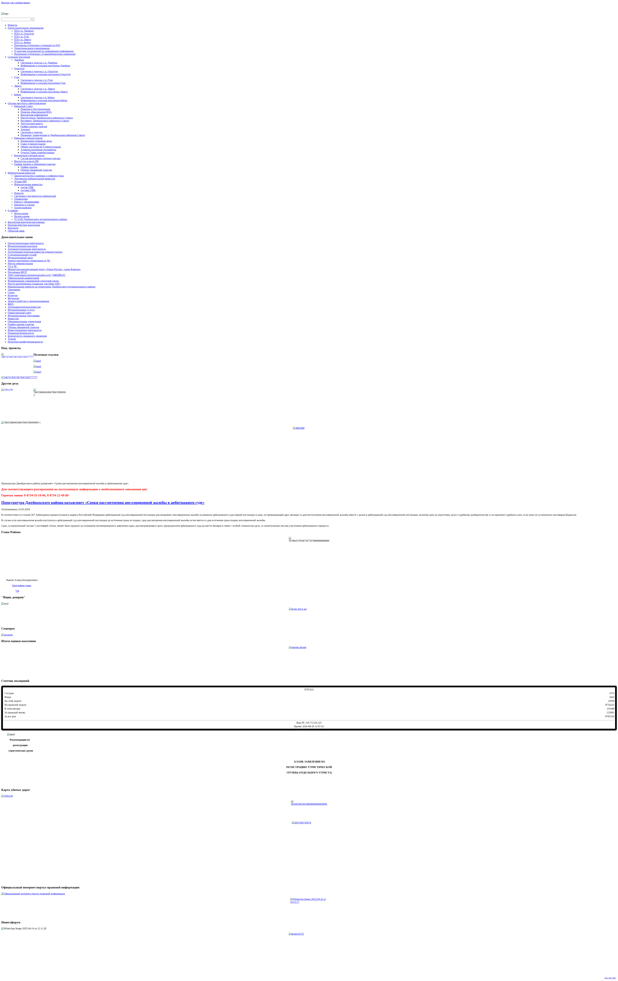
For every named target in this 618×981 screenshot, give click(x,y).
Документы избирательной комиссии (34, 178)
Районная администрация (28, 138)
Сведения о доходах (31, 132)
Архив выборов (23, 207)
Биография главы (21, 585)
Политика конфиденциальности (25, 341)
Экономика (14, 289)
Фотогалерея (21, 213)
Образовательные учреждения (24, 321)
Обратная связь (16, 230)
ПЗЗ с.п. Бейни (22, 42)
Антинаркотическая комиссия (24, 307)
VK (17, 591)
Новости (12, 25)
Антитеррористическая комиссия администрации (35, 252)
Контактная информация (34, 115)
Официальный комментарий (23, 278)
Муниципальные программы (24, 315)
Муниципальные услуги (21, 309)
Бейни (17, 94)
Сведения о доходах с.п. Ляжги (38, 88)
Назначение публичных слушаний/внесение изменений (44, 54)
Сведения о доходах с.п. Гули (37, 80)
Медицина (13, 298)
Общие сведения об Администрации (41, 146)
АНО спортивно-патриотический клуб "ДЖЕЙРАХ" (37, 275)
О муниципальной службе (22, 254)
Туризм (12, 338)
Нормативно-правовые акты (36, 141)
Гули (16, 77)
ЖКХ (11, 304)
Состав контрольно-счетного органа (40, 158)
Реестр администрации (20, 263)
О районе (13, 210)
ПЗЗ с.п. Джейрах (24, 30)
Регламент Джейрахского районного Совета (45, 120)
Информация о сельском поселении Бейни (44, 100)
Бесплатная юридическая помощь (26, 222)
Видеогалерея (21, 216)
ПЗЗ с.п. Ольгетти (24, 33)
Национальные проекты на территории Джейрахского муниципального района (51, 286)
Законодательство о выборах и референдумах (39, 175)
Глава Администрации (33, 143)
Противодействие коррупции (24, 225)
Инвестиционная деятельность (25, 330)
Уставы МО (20, 181)
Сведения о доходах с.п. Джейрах (39, 62)
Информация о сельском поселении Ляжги (44, 91)
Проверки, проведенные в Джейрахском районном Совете (53, 135)
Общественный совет (19, 312)
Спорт (11, 292)
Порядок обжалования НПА (36, 112)
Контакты (13, 228)
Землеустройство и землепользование (28, 301)
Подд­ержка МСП (17, 272)
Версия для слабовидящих (15, 2)
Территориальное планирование (32, 48)
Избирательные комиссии (28, 184)
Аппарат (25, 129)
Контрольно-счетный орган (29, 155)
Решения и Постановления (35, 109)
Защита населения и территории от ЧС (29, 260)
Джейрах (19, 59)
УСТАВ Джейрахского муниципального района (40, 219)
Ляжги (17, 86)
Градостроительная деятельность (26, 243)
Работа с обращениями (26, 201)
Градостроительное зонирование (26, 28)
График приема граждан (34, 126)
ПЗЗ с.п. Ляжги (22, 39)
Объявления (21, 199)
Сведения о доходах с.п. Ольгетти (39, 71)
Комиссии (13, 318)
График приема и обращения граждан (35, 164)
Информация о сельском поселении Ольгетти (46, 74)
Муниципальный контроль (22, 246)
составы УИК (28, 190)
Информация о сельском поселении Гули (43, 83)
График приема (29, 167)
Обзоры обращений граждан (36, 170)
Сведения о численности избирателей (35, 196)
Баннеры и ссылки (24, 204)
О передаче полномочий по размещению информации (44, 51)
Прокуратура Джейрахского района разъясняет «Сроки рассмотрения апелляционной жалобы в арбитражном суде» (102, 502)
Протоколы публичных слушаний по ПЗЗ (37, 45)
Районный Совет (23, 106)
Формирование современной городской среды (33, 281)
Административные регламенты (38, 149)
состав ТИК (27, 187)
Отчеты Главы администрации (37, 152)
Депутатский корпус (32, 123)
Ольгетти (19, 68)
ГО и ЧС (12, 266)
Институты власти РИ (26, 161)
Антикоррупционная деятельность (27, 249)
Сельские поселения (19, 57)
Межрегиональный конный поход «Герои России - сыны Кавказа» (44, 269)
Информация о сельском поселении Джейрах (45, 65)
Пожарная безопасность (21, 333)
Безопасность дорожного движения (27, 336)
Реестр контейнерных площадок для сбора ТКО (34, 283)
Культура (13, 295)
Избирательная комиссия (21, 172)
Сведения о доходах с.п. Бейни (38, 97)
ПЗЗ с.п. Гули (21, 36)
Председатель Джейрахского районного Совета (47, 117)
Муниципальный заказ (20, 257)
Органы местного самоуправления (27, 103)
